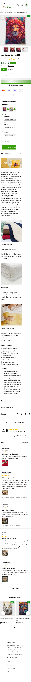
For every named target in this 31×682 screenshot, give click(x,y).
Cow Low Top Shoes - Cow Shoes (11, 525)
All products (8, 12)
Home (1, 12)
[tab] (14, 627)
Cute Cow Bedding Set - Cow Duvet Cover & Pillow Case (15, 497)
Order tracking (11, 668)
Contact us (10, 665)
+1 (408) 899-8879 (12, 652)
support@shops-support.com (15, 654)
